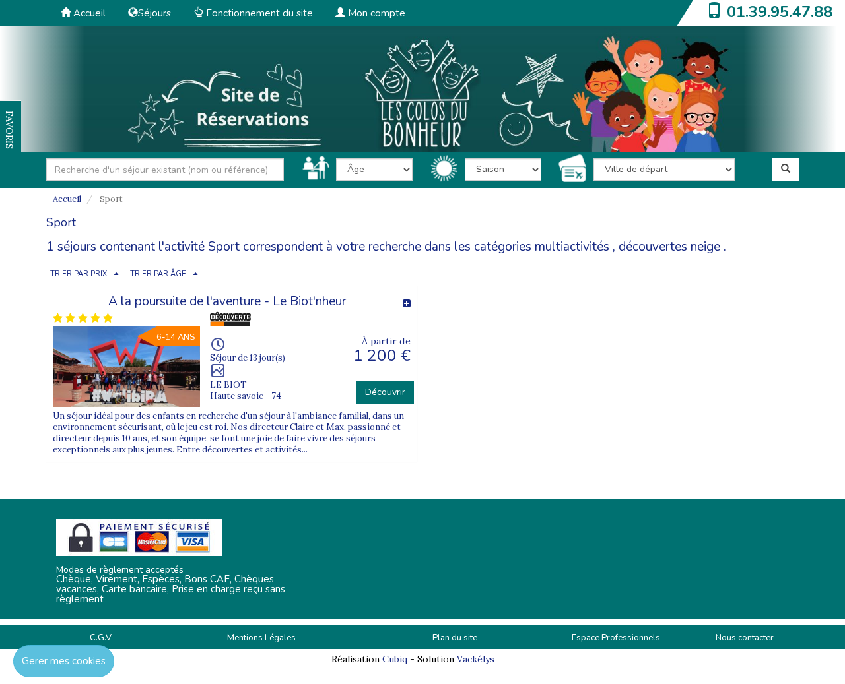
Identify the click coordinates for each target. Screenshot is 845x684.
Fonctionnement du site (258, 13)
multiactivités (572, 246)
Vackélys (475, 659)
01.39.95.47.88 (779, 11)
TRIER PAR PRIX (78, 274)
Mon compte (375, 13)
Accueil (88, 13)
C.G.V (101, 638)
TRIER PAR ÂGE (158, 274)
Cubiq (394, 659)
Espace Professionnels (616, 638)
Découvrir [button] (385, 392)
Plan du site (454, 638)
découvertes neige (669, 246)
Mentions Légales (261, 638)
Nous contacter (745, 638)
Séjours (154, 13)
